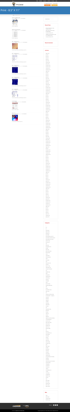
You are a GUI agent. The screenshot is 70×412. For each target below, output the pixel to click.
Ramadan (47, 347)
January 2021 (47, 121)
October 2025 (48, 68)
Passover (47, 337)
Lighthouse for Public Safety (20, 410)
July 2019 (47, 148)
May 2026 (47, 57)
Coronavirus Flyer (14, 101)
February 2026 (48, 62)
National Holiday (48, 328)
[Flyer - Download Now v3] (15, 70)
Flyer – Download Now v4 (15, 53)
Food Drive (47, 297)
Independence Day (48, 309)
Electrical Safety (48, 283)
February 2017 (48, 179)
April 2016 (47, 194)
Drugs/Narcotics (48, 276)
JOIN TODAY (47, 5)
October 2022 (48, 90)
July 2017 (47, 173)
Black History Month (48, 251)
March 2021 (47, 118)
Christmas (47, 264)
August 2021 (47, 111)
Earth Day (47, 279)
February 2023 (48, 84)
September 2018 (48, 154)
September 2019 (48, 145)
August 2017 (47, 172)
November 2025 (48, 66)
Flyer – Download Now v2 (15, 77)
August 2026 (47, 53)
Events (47, 288)
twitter (55, 405)
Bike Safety (47, 245)
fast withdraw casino (48, 289)
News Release (48, 334)
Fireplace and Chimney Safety (50, 294)
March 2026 (47, 60)
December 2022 (48, 87)
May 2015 (47, 210)
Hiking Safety (47, 304)
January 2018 (47, 164)
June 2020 (47, 132)
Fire (46, 292)
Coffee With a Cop (48, 267)
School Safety (47, 353)
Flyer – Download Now (15, 89)
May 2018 (47, 158)
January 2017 (47, 181)
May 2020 (47, 133)
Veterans (47, 377)
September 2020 (48, 127)
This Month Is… (48, 365)
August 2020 (47, 129)
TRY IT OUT (54, 5)
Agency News (48, 231)
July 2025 (47, 72)
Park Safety (47, 335)
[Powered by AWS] (25, 406)
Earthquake (47, 280)
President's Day (48, 343)
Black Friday (47, 249)
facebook (53, 405)
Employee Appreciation (49, 285)
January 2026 (47, 63)
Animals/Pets (47, 233)
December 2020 (48, 123)
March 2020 (47, 136)
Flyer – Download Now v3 (15, 65)
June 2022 (47, 96)
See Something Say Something (50, 356)
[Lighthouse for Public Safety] (16, 406)
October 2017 (48, 169)
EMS (46, 286)
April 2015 (47, 212)
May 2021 (47, 115)
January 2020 (47, 139)
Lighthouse (16, 26)
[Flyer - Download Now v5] (15, 46)
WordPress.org (48, 399)
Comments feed (48, 398)
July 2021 (47, 112)
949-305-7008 (55, 3)
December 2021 (48, 105)
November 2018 (48, 151)
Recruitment (47, 349)
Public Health (16, 109)
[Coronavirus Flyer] (15, 106)
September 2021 (48, 109)
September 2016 (48, 187)
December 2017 (48, 166)
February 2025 (48, 80)
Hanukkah (47, 301)
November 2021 (48, 106)
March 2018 (47, 161)
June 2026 (47, 56)
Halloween (47, 300)
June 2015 (47, 209)
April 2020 (47, 135)
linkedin (57, 405)
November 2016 (48, 184)
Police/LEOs (47, 340)
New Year (47, 331)
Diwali (46, 273)
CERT (46, 261)
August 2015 (47, 206)
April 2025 (47, 77)
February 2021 (48, 120)
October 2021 (48, 108)
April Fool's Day (48, 240)
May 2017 (47, 176)
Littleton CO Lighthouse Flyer (16, 17)
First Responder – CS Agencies (50, 295)
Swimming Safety (48, 362)
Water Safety (47, 380)
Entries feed (47, 396)
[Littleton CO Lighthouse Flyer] (15, 22)
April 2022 (47, 99)
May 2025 (47, 75)
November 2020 (48, 124)
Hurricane (47, 306)
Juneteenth (47, 310)
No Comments (23, 18)
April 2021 (47, 117)
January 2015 (47, 216)
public (46, 344)
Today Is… (47, 368)
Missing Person (48, 325)
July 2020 (47, 130)
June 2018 (47, 157)
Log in (46, 395)
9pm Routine (47, 230)
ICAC (46, 307)
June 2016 (47, 191)
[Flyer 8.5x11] (15, 118)
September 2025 (48, 69)
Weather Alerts (48, 383)
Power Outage (48, 341)
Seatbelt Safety (48, 355)
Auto (46, 243)
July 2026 (47, 54)
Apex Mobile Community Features (50, 237)
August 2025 (47, 71)
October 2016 (48, 185)
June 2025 (47, 74)
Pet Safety (47, 338)
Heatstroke (47, 303)
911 (46, 228)
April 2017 (47, 178)
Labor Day (47, 313)
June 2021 (47, 114)
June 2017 (47, 175)
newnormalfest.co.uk (48, 332)
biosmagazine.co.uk (48, 246)
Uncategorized (48, 374)
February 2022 (48, 102)
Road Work (47, 350)
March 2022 (47, 100)
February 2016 (48, 197)
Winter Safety (48, 384)
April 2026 (47, 59)
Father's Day (47, 291)
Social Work (47, 359)
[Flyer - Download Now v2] (15, 82)
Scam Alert (47, 352)
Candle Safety (48, 255)
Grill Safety (47, 298)
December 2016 (48, 182)
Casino (47, 258)
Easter (47, 282)
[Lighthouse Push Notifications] (15, 34)
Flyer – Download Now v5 (15, 41)
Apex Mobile (16, 61)
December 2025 (48, 65)
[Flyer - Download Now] (15, 94)
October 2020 (48, 126)
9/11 (46, 227)
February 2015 (48, 215)
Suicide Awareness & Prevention (50, 361)
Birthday (47, 248)
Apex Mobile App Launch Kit (22, 61)
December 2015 (48, 200)
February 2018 (48, 163)
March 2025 (47, 78)
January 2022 (47, 103)
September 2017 (48, 170)
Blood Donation (48, 252)
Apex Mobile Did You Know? (50, 239)
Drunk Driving (47, 277)
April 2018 (47, 160)
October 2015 (48, 203)
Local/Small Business (48, 319)
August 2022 (47, 93)
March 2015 (47, 213)
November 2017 (48, 167)
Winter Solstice (48, 386)
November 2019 (48, 142)
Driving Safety (48, 274)
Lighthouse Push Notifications (16, 29)
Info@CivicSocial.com (48, 3)
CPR (46, 270)
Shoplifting (47, 358)
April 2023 (47, 81)
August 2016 (47, 188)
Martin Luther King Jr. (49, 322)
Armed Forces (48, 242)
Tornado (47, 371)
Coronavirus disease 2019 (49, 32)
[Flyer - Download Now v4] (15, 58)
